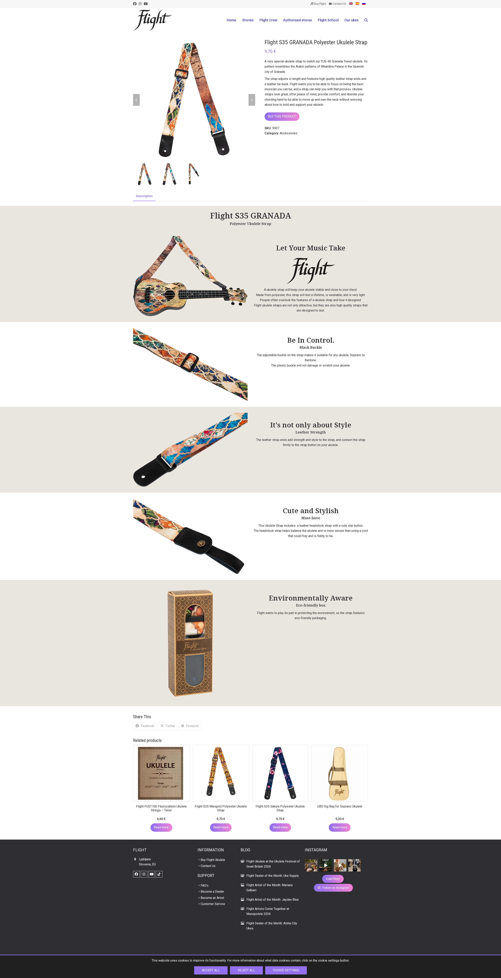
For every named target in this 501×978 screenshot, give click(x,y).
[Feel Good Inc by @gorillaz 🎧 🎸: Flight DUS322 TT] (340, 865)
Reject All (246, 970)
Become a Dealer (212, 891)
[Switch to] (351, 4)
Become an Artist (212, 898)
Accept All (211, 970)
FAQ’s (204, 885)
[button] (366, 20)
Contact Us (208, 866)
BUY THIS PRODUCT (282, 116)
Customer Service (213, 904)
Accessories (288, 133)
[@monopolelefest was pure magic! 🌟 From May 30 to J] (311, 865)
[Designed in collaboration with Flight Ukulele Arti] (354, 865)
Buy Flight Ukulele (213, 860)
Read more (161, 827)
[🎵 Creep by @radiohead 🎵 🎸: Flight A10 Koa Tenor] (325, 865)
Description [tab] (144, 196)
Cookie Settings (286, 970)
